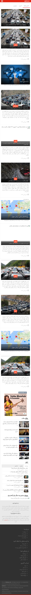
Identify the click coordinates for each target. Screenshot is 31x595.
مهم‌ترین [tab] (15, 6)
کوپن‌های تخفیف (22, 558)
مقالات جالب (25, 418)
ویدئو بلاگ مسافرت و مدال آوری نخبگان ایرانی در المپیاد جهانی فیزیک (10, 438)
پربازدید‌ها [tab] (26, 466)
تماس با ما (24, 534)
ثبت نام (24, 567)
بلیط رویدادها (23, 556)
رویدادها (24, 554)
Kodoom (4, 586)
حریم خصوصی (23, 573)
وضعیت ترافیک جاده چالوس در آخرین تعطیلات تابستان (17, 108)
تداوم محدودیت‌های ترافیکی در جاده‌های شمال (19, 47)
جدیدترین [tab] (16, 466)
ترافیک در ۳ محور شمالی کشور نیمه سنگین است (18, 278)
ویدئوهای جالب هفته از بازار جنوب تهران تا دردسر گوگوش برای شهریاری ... (10, 455)
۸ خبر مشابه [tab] (26, 6)
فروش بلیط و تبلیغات (22, 536)
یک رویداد (24, 544)
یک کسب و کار (23, 546)
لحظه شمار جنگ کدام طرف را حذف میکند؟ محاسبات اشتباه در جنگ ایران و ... (10, 423)
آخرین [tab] (20, 6)
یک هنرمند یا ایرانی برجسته (20, 548)
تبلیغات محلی (23, 559)
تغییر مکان (24, 571)
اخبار (27, 462)
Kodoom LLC (8, 582)
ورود (25, 566)
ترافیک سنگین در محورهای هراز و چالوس (20, 313)
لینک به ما (24, 538)
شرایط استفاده (23, 575)
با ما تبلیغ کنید (24, 81)
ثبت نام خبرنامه (23, 569)
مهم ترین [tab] (21, 466)
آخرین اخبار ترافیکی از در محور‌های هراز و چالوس (18, 243)
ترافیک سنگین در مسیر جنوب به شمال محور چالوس (18, 181)
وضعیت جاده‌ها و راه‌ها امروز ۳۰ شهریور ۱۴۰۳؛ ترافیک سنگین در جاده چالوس (15, 143)
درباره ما (24, 532)
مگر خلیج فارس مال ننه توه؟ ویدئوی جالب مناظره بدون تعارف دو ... (10, 446)
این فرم (6, 520)
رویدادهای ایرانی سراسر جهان (20, 216)
